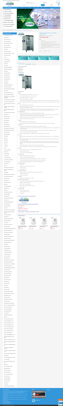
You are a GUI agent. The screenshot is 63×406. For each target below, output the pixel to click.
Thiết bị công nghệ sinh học (9, 13)
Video (40, 7)
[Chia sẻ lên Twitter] (47, 51)
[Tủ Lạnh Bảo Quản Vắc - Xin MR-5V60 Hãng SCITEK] (33, 221)
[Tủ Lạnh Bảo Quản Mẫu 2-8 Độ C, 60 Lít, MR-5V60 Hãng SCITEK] (55, 221)
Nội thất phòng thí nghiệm (8, 20)
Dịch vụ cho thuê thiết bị (8, 26)
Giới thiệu (32, 7)
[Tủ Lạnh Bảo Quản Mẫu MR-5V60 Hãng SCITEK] (44, 221)
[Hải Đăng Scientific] (9, 4)
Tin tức (36, 7)
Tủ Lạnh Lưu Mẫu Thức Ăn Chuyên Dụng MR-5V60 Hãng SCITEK (22, 227)
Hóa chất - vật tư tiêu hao (8, 22)
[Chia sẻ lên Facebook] (44, 51)
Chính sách (48, 7)
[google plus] (59, 0)
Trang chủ (20, 7)
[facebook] (58, 0)
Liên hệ (43, 7)
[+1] (49, 51)
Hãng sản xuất (26, 7)
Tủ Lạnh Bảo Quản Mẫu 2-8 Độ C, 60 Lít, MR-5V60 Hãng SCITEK (54, 227)
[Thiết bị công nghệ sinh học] (35, 19)
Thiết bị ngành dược (7, 9)
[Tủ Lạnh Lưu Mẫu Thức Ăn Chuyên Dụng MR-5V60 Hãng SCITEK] (23, 221)
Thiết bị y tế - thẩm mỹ (8, 11)
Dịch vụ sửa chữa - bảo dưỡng (9, 24)
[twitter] (56, 0)
